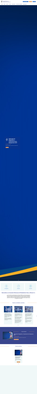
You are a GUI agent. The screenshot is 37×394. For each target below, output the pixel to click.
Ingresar (30, 1)
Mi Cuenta (34, 1)
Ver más (7, 147)
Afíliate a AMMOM (25, 1)
